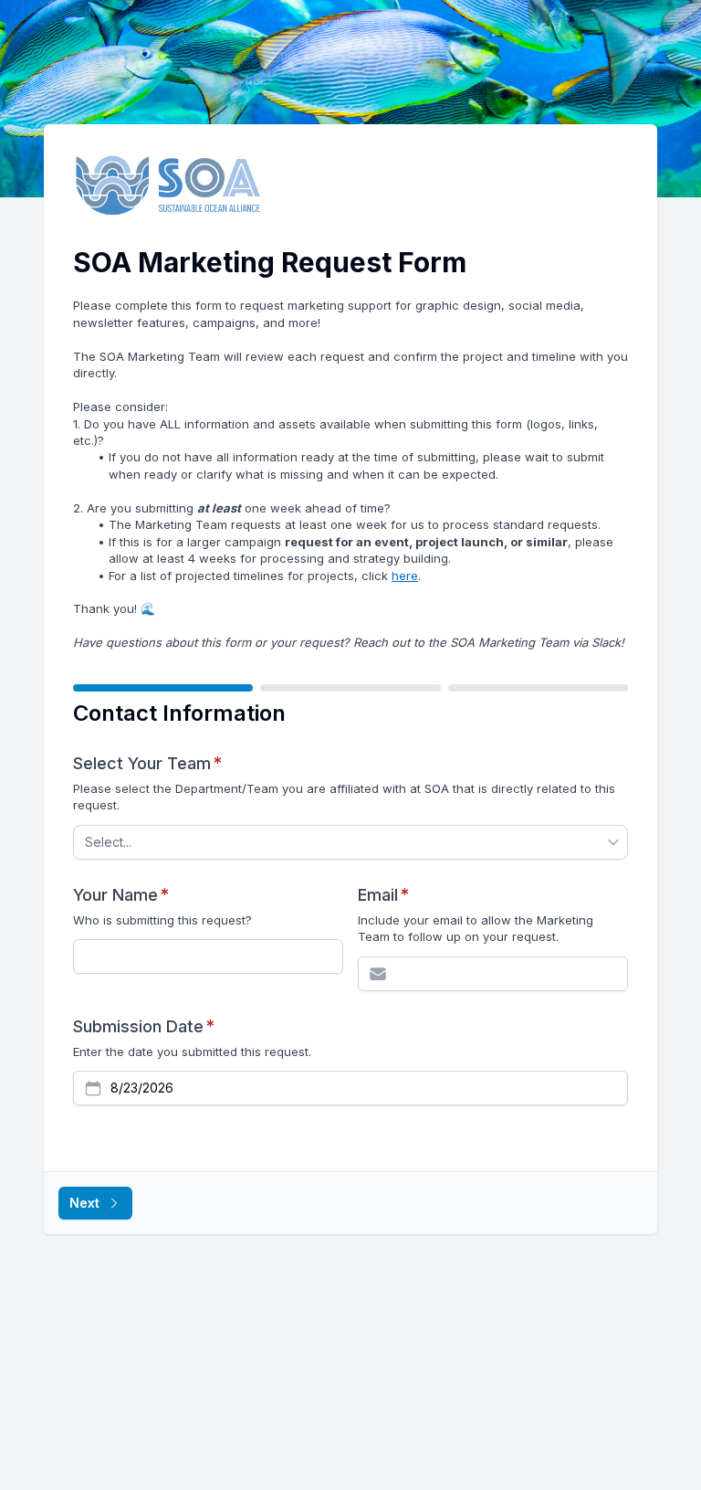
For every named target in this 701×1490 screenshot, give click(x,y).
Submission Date (143, 1026)
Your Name (121, 894)
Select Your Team (147, 763)
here (405, 575)
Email (383, 894)
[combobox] (341, 842)
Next (84, 1202)
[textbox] (208, 956)
